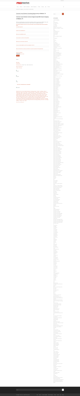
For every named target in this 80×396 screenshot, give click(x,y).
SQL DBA (54, 346)
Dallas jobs (20, 94)
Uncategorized (55, 373)
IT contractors (55, 233)
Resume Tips (55, 323)
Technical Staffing (55, 356)
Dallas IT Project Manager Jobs (57, 97)
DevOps (54, 178)
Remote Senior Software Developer (58, 322)
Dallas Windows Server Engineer (57, 170)
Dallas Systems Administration (57, 148)
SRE (53, 350)
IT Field (54, 238)
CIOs (54, 39)
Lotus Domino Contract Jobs (57, 294)
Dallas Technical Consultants (57, 151)
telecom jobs (55, 362)
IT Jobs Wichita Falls (56, 249)
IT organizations (55, 255)
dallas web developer (56, 169)
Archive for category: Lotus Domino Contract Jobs (24, 9)
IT (53, 224)
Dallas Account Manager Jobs (57, 53)
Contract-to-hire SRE (56, 50)
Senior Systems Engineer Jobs (57, 340)
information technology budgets (36, 97)
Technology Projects (56, 360)
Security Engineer (55, 332)
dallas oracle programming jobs (57, 132)
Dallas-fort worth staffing (35, 96)
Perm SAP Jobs (55, 316)
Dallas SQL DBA (55, 146)
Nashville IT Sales (55, 306)
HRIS (54, 207)
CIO (53, 37)
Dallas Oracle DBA (55, 128)
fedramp (54, 195)
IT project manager (56, 259)
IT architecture (55, 225)
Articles (54, 30)
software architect (55, 342)
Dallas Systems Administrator (57, 149)
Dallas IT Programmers (36, 92)
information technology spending (35, 99)
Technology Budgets (56, 359)
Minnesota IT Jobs (55, 305)
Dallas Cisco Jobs (55, 61)
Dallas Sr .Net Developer (56, 147)
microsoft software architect (57, 303)
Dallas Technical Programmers (34, 94)
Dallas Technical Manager (57, 155)
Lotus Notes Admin (56, 295)
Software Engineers (56, 343)
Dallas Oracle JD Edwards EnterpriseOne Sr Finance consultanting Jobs (57, 130)
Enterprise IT (55, 193)
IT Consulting (55, 231)
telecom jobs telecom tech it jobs (57, 363)
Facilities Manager (55, 194)
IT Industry (54, 242)
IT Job (23, 100)
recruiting (54, 320)
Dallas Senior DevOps (56, 142)
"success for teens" (56, 19)
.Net (53, 21)
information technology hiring (26, 98)
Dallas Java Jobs (55, 109)
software (54, 341)
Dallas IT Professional (28, 92)
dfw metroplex (55, 181)
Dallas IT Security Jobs (56, 103)
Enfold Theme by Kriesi (27, 394)
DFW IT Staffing (20, 97)
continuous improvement (56, 46)
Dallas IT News (55, 92)
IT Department (55, 234)
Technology (55, 358)
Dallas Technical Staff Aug (29, 95)
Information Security (56, 210)
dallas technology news (56, 165)
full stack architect (55, 202)
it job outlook (55, 246)
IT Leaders (54, 250)
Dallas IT (35, 91)
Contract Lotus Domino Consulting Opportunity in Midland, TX (31, 13)
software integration (56, 344)
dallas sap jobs (55, 140)
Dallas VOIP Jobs (55, 168)
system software (55, 351)
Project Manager (55, 318)
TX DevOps (54, 367)
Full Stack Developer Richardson (57, 203)
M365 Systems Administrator (57, 296)
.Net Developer (55, 22)
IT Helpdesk (55, 240)
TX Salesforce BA (55, 368)
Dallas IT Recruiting (56, 100)
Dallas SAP (54, 139)
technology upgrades (56, 361)
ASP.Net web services (56, 31)
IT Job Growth (55, 244)
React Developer (55, 319)
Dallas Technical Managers (57, 156)
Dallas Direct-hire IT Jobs (20, 91)
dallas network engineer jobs (57, 125)
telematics (54, 365)
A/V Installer (55, 24)
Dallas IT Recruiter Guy (19, 66)
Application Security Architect (57, 27)
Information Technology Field (57, 214)
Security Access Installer (56, 330)
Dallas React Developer (56, 137)
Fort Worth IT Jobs (55, 198)
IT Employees (55, 236)
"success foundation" (56, 20)
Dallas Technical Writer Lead (57, 164)
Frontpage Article (55, 201)
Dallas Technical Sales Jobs (57, 160)
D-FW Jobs (54, 51)
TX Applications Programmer (57, 366)
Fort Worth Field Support (56, 197)
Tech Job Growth (55, 353)
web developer (55, 376)
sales (54, 328)
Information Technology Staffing (57, 222)
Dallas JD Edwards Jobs (56, 110)
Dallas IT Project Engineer (56, 96)
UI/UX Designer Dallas (56, 372)
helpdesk (54, 205)
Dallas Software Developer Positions (58, 145)
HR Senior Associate (56, 206)
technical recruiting (56, 355)
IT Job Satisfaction (55, 247)
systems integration (56, 352)
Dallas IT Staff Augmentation (38, 93)
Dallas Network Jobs (56, 126)
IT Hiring (20, 100)
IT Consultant (55, 230)
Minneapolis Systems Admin (57, 304)
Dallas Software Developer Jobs (57, 144)
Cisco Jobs (54, 40)
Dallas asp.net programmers (57, 55)
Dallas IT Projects (55, 98)
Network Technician (56, 309)
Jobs (54, 292)
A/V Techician (55, 25)
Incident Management (56, 209)
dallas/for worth (55, 173)
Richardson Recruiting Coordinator (58, 325)
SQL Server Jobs (55, 348)
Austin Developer (55, 32)
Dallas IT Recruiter (43, 92)
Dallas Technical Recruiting (20, 95)
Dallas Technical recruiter (43, 94)
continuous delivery (56, 45)
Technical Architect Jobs (56, 354)
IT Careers (54, 228)
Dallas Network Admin (56, 120)
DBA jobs (54, 176)
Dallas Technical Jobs (26, 94)
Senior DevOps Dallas (56, 335)
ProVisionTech (18, 63)
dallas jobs (54, 117)
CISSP (54, 41)
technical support (55, 357)
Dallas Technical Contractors (57, 153)
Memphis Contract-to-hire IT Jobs (57, 299)
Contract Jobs (55, 47)
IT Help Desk (55, 239)
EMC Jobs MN (55, 192)
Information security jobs (56, 211)
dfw (53, 179)
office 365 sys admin (56, 311)
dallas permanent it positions (57, 136)
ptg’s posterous (22, 102)
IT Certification (55, 229)
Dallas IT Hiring (55, 88)
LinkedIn (54, 293)
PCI (53, 314)
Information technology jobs (35, 98)
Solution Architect (55, 345)
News (54, 310)
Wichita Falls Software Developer (58, 377)
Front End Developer (56, 200)
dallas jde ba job (55, 111)
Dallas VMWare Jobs (56, 166)
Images (54, 208)
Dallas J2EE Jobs (55, 108)
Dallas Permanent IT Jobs (56, 135)
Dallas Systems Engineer (56, 150)
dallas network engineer (56, 122)
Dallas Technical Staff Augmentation (38, 95)
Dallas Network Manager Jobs (57, 127)
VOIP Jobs (54, 375)
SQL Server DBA (55, 347)
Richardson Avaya (55, 324)
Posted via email (18, 102)
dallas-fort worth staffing (56, 172)
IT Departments (55, 235)
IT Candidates (55, 227)
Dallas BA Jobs (55, 57)
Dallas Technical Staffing (56, 163)
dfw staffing (55, 182)
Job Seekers (55, 290)
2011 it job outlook (55, 23)
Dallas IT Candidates (40, 91)
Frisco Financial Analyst (56, 199)
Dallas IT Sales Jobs (56, 102)
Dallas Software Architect (56, 143)
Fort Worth (54, 196)
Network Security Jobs (56, 308)
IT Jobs (25, 100)
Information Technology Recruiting (24, 99)
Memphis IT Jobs (55, 302)
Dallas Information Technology (29, 91)
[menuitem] (17, 7)
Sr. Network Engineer (56, 349)
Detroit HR (54, 177)
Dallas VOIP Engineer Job (56, 167)
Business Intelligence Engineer (57, 36)
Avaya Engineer (55, 34)
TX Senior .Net (55, 369)
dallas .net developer (56, 52)
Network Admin (55, 307)
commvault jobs (55, 43)
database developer (43, 96)
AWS (54, 35)
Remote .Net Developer (56, 321)
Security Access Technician (57, 331)
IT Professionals (55, 257)
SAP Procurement (55, 329)
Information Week (55, 223)
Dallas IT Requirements (24, 93)
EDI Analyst (54, 191)
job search (54, 288)
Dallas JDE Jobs (55, 115)
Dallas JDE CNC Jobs (56, 114)
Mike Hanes (17, 62)
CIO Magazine (55, 38)
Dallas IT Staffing (55, 107)
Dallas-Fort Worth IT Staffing (26, 96)
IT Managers (55, 253)
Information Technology (27, 97)
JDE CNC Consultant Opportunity (57, 286)
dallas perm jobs (55, 134)
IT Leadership (55, 251)
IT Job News (55, 245)
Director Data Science (56, 189)
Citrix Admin (55, 42)
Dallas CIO (54, 59)
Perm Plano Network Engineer (57, 315)
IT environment (55, 237)
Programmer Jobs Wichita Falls (57, 317)
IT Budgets (54, 226)
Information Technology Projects (57, 219)
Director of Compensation (57, 190)
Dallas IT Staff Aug (31, 93)
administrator (55, 26)
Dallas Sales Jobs (55, 138)
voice (54, 374)
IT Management (55, 252)
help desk (54, 204)
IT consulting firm (55, 232)
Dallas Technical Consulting (57, 152)
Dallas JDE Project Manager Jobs (57, 116)
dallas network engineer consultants (58, 123)
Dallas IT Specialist (56, 104)
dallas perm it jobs (55, 133)
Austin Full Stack (55, 33)
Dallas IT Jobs (23, 92)
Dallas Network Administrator (57, 121)
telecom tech (55, 364)
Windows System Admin (56, 378)
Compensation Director (56, 44)
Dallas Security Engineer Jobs (57, 141)
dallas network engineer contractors (58, 124)
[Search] (63, 7)
